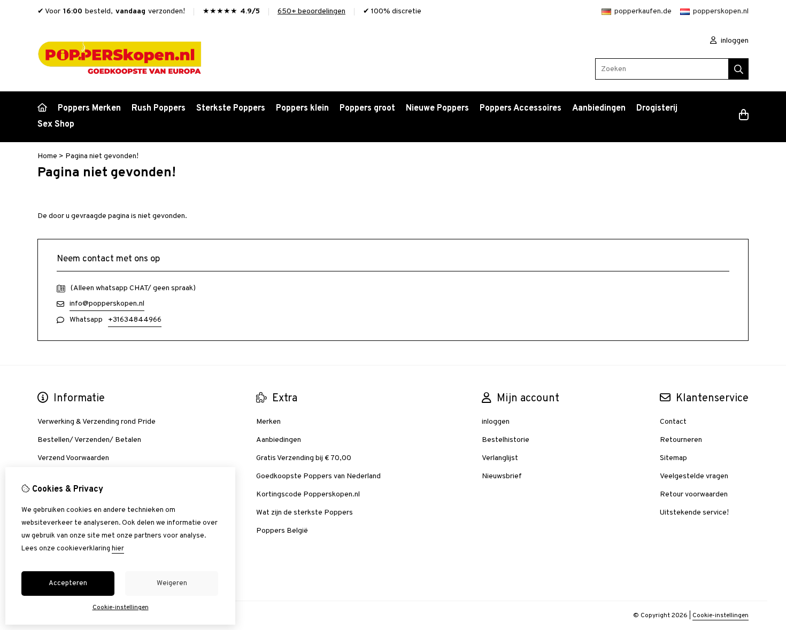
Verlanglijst (500, 458)
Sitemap (673, 458)
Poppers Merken (89, 108)
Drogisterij (656, 108)
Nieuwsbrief (502, 476)
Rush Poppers (159, 108)
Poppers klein (302, 108)
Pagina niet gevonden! (101, 156)
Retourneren (681, 440)
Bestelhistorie (505, 440)
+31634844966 (134, 319)
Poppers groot (367, 108)
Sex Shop (55, 124)
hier (118, 549)
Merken (268, 421)
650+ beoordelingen (311, 11)
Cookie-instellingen (720, 615)
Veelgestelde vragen (694, 476)
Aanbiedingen (599, 108)
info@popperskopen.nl (107, 303)
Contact (673, 421)
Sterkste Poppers (230, 108)
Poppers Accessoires (520, 108)
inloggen (734, 40)
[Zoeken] (739, 69)
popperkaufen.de (643, 11)
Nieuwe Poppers (437, 108)
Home (47, 156)
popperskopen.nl (721, 11)
